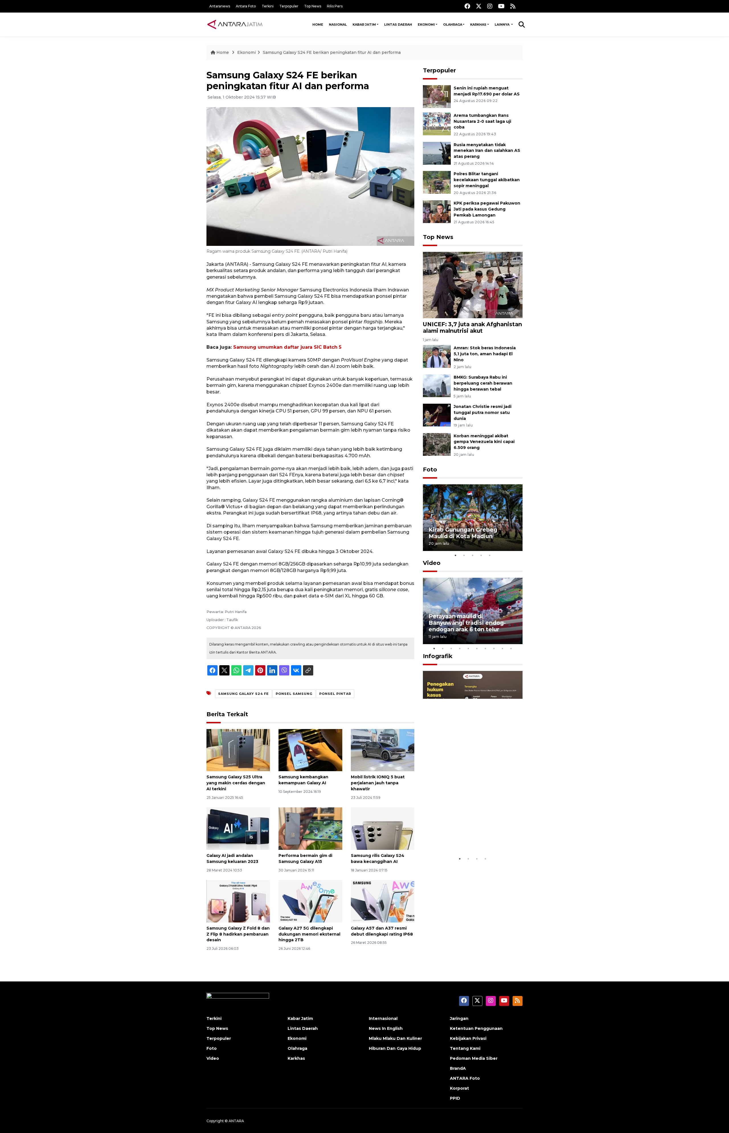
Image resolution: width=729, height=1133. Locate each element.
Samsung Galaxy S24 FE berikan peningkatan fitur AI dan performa (332, 52)
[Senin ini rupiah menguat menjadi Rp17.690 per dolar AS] (437, 96)
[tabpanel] (473, 517)
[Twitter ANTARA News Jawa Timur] (479, 6)
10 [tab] (511, 648)
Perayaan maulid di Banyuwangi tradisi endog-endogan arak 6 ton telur (467, 623)
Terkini (268, 6)
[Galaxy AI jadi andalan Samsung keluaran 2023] (238, 828)
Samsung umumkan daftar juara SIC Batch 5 (287, 347)
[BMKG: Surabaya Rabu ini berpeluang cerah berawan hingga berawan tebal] (437, 385)
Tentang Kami (465, 1048)
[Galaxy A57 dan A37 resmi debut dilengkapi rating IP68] (382, 901)
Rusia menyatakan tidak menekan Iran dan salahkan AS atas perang (487, 150)
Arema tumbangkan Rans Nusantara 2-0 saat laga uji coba (482, 121)
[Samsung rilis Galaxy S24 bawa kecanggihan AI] (382, 828)
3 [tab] (473, 555)
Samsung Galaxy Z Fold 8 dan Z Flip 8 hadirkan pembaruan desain (238, 934)
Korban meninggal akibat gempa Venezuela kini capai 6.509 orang (484, 441)
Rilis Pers (335, 6)
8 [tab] (494, 648)
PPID (455, 1098)
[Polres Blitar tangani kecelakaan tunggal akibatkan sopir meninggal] (437, 182)
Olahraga (452, 24)
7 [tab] (485, 648)
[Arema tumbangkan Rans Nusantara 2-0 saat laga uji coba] (437, 123)
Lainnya (502, 24)
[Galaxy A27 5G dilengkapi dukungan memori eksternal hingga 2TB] (310, 901)
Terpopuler (288, 6)
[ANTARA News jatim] (234, 24)
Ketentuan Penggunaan (476, 1028)
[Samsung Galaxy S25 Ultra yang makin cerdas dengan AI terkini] (238, 749)
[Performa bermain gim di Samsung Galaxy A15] (310, 828)
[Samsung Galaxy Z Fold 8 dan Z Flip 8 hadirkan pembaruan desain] (238, 901)
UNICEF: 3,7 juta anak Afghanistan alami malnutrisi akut (472, 327)
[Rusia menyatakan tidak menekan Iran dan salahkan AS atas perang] (437, 153)
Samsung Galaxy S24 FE (243, 694)
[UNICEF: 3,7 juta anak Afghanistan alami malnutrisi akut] (473, 284)
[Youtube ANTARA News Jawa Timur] (501, 6)
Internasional (383, 1018)
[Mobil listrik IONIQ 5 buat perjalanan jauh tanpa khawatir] (382, 749)
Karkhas (478, 24)
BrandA (458, 1068)
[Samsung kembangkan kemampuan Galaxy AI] (310, 749)
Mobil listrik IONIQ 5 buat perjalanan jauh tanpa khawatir (378, 782)
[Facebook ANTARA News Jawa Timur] (467, 6)
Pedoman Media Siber (473, 1058)
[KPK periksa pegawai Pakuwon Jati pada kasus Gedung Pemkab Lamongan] (437, 211)
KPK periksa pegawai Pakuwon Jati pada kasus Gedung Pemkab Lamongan (487, 209)
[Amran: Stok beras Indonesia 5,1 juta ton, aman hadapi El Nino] (437, 356)
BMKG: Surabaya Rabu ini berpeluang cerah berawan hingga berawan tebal (483, 383)
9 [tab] (502, 648)
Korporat (459, 1088)
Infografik (437, 656)
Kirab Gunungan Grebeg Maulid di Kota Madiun (463, 533)
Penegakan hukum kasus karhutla (464, 835)
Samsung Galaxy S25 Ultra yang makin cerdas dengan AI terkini (235, 782)
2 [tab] (464, 555)
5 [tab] (490, 555)
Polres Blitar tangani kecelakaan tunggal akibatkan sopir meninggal (487, 179)
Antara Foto (246, 6)
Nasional (338, 24)
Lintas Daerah (398, 24)
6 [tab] (477, 648)
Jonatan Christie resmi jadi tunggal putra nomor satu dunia (482, 412)
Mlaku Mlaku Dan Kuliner (395, 1038)
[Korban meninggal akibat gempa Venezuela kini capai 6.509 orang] (437, 444)
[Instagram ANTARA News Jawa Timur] (489, 6)
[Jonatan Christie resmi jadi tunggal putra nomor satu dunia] (437, 414)
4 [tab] (481, 555)
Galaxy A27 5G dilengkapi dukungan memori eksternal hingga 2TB (309, 934)
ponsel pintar (335, 694)
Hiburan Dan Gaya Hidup (395, 1048)
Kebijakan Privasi (468, 1038)
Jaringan (459, 1018)
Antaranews (219, 6)
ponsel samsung (294, 694)
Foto (430, 469)
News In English (386, 1028)
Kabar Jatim (364, 24)
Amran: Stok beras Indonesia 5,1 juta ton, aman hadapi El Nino (485, 353)
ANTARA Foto (465, 1078)
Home (317, 24)
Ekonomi (426, 24)
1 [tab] (455, 555)
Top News (312, 6)
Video (432, 563)
